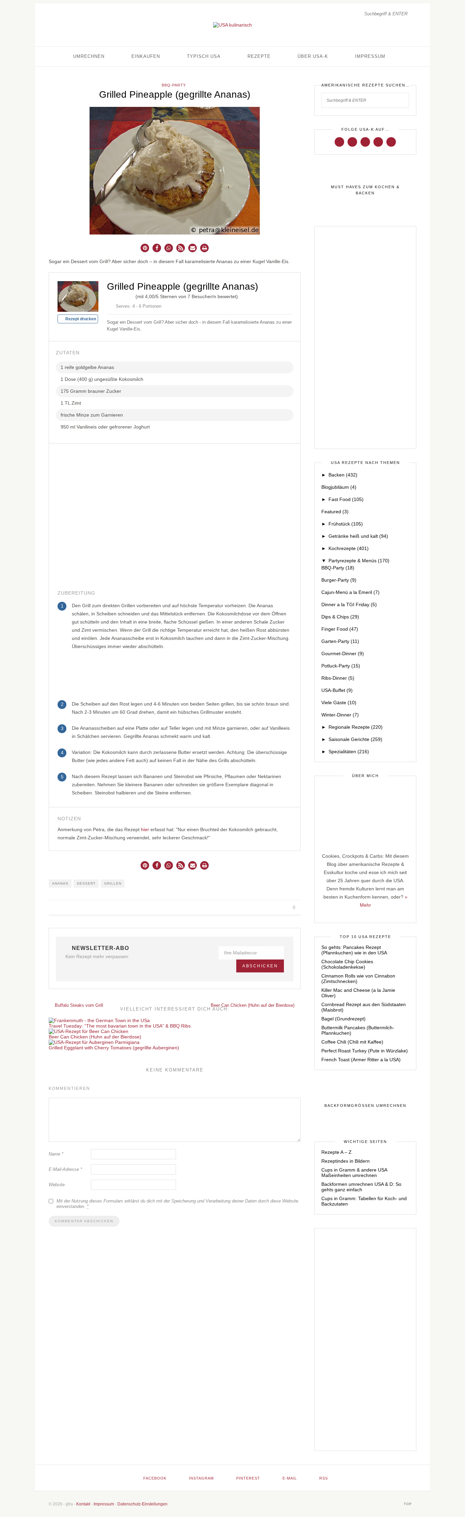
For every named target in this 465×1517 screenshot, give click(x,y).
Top (408, 1504)
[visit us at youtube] (378, 141)
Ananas (60, 883)
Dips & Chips (340, 616)
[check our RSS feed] (391, 141)
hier (145, 829)
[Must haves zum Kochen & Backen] (365, 190)
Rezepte (259, 56)
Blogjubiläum (338, 487)
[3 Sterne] (120, 295)
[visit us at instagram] (352, 141)
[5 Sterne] (131, 295)
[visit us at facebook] (339, 141)
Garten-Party (340, 641)
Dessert (86, 883)
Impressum (370, 56)
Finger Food (339, 629)
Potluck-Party (340, 665)
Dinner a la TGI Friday (349, 604)
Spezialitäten (348, 751)
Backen (342, 475)
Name (56, 1154)
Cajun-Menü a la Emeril (350, 592)
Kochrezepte (348, 548)
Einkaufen (145, 56)
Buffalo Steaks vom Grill (78, 1005)
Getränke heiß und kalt (358, 536)
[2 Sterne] (115, 295)
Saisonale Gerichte (355, 739)
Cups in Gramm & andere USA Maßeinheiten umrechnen (354, 1172)
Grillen (113, 883)
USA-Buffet (337, 690)
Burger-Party (338, 580)
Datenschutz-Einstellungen (142, 1504)
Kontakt (83, 1504)
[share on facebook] (260, 907)
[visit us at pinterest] (365, 141)
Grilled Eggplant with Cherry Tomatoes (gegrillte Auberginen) (114, 1047)
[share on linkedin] (284, 907)
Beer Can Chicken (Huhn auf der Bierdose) (253, 1005)
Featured (335, 511)
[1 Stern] (109, 295)
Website (57, 1184)
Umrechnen (89, 56)
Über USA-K (313, 56)
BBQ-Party (174, 85)
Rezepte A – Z (336, 1152)
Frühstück (345, 524)
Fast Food (346, 499)
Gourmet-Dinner (342, 653)
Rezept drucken (80, 319)
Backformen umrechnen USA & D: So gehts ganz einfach (361, 1186)
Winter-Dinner (340, 714)
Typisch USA (204, 56)
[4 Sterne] (126, 295)
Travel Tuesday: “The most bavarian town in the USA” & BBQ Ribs (120, 1026)
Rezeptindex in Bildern (345, 1161)
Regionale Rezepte (355, 727)
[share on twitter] (268, 907)
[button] (145, 248)
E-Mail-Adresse (65, 1169)
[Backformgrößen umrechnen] (365, 1106)
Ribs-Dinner (337, 678)
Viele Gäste (338, 702)
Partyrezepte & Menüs (358, 560)
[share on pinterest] (276, 907)
